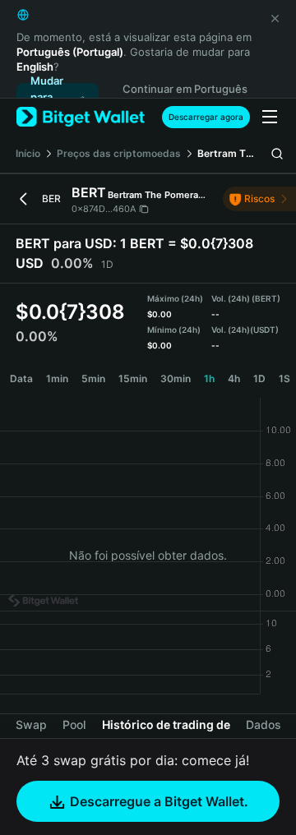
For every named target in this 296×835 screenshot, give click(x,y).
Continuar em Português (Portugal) (185, 97)
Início (28, 153)
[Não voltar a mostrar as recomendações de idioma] (274, 18)
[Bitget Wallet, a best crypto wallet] (80, 117)
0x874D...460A (104, 209)
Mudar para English (48, 98)
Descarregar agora (206, 117)
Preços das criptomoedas (119, 153)
